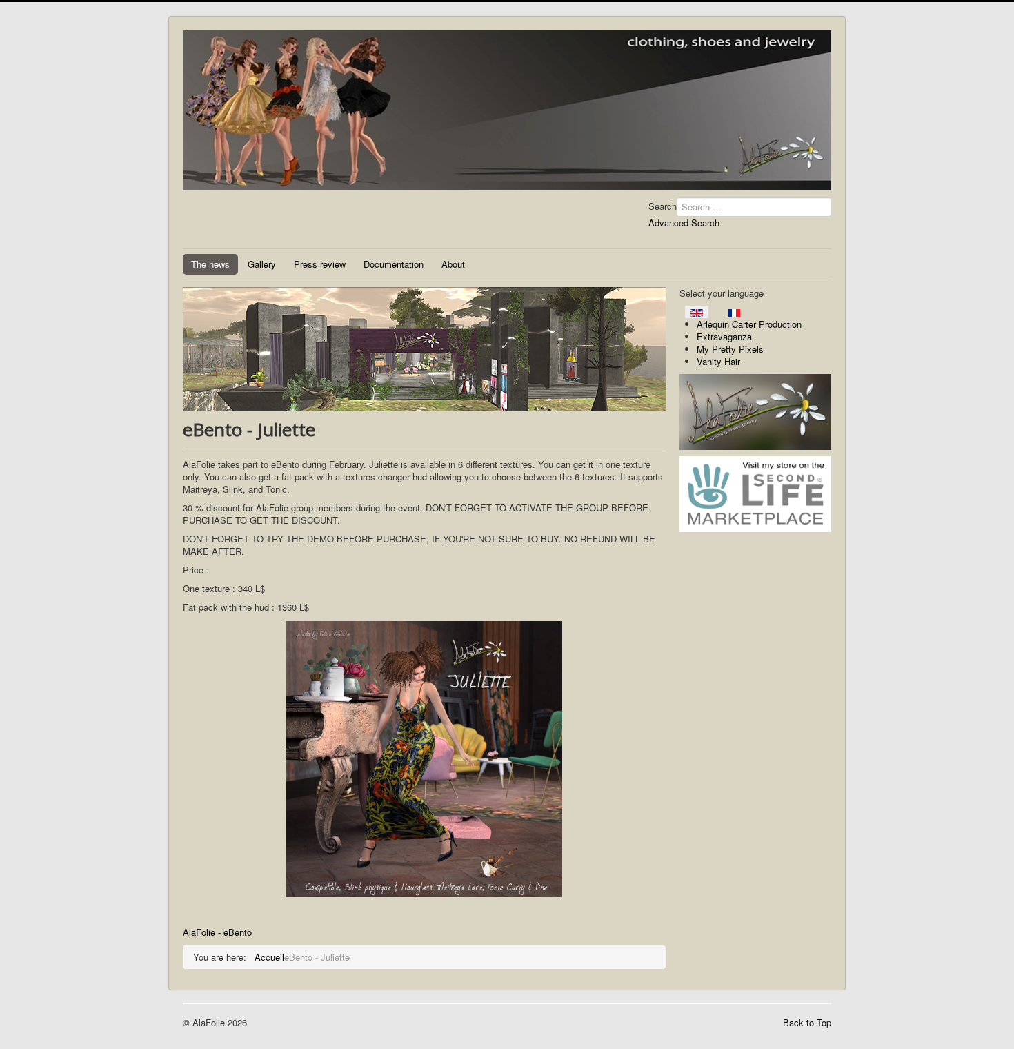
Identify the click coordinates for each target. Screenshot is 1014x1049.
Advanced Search (683, 222)
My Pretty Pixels (730, 348)
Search (662, 206)
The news (210, 264)
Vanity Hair (718, 361)
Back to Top (807, 1022)
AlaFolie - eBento (217, 932)
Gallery (262, 264)
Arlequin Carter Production (749, 324)
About (453, 264)
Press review (320, 264)
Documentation (394, 264)
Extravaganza (724, 336)
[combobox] (754, 207)
